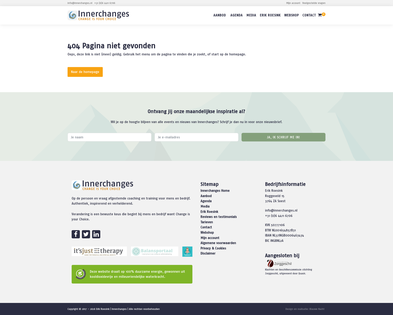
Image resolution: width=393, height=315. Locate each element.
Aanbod (219, 15)
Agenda (236, 15)
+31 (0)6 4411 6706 (104, 3)
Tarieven (207, 222)
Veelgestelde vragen (313, 3)
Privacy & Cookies (213, 248)
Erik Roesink (270, 15)
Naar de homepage (85, 72)
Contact (309, 15)
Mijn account (293, 3)
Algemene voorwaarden (218, 243)
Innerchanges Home (215, 190)
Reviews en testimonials (219, 217)
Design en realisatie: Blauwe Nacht (305, 309)
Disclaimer (208, 253)
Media (251, 15)
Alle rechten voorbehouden (144, 309)
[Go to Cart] (321, 15)
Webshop (291, 15)
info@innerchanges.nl (80, 3)
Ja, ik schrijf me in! (283, 137)
